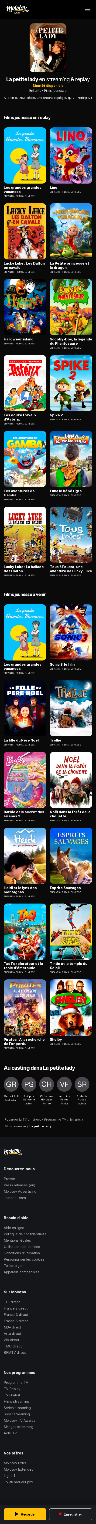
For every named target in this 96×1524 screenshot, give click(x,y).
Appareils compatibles (22, 1272)
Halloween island (19, 339)
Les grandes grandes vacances (22, 189)
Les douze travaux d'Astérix (20, 417)
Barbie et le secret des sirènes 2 (24, 814)
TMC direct (13, 1346)
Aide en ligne (14, 1227)
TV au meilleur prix (18, 1482)
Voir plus (85, 98)
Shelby (56, 1039)
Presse (9, 1179)
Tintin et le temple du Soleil (68, 966)
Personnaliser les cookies (24, 1259)
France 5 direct (16, 1321)
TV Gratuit (12, 1395)
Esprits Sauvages (65, 888)
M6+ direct (12, 1327)
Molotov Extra (15, 1463)
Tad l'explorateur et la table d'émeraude (23, 966)
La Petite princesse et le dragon (69, 265)
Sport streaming (17, 1414)
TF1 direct (12, 1302)
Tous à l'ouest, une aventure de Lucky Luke (71, 569)
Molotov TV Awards (19, 1420)
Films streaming (16, 1401)
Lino (53, 187)
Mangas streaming (18, 1426)
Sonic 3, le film (62, 664)
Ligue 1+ (10, 1475)
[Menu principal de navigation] (87, 9)
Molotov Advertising (20, 1191)
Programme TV (16, 1382)
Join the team (15, 1198)
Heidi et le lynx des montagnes (20, 890)
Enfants (35, 90)
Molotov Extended (19, 1469)
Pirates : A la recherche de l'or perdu (24, 1041)
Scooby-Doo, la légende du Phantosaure (71, 341)
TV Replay (12, 1389)
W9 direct (11, 1340)
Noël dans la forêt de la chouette (70, 814)
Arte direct (12, 1333)
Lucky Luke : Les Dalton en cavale (24, 265)
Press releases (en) (19, 1185)
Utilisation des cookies (22, 1246)
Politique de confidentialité (25, 1234)
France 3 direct (16, 1314)
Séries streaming (17, 1408)
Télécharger (13, 1265)
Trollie (55, 740)
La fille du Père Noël (21, 740)
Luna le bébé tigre (66, 491)
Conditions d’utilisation (22, 1253)
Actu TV (10, 1433)
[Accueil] (17, 9)
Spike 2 (56, 415)
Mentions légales (17, 1240)
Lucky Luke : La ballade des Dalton (24, 569)
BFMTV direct (15, 1352)
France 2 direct (16, 1308)
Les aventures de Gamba (19, 493)
